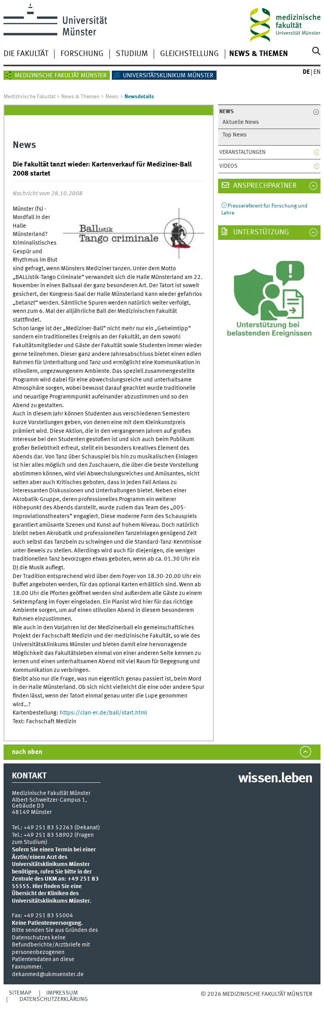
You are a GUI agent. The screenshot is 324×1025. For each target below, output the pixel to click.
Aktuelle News (240, 122)
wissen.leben (275, 779)
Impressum (62, 993)
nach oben (27, 752)
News (112, 96)
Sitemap (20, 993)
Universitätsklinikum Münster (168, 76)
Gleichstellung (189, 54)
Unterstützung (260, 232)
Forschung (82, 54)
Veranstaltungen (242, 152)
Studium (132, 54)
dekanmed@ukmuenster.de (48, 974)
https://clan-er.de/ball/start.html (103, 713)
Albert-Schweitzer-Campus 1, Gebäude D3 (49, 803)
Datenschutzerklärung (53, 999)
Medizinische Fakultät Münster (61, 76)
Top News (234, 135)
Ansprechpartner (264, 185)
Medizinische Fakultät (29, 96)
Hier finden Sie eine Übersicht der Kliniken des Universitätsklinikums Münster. (51, 893)
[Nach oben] (241, 1002)
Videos (228, 166)
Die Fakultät (26, 54)
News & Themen (258, 54)
